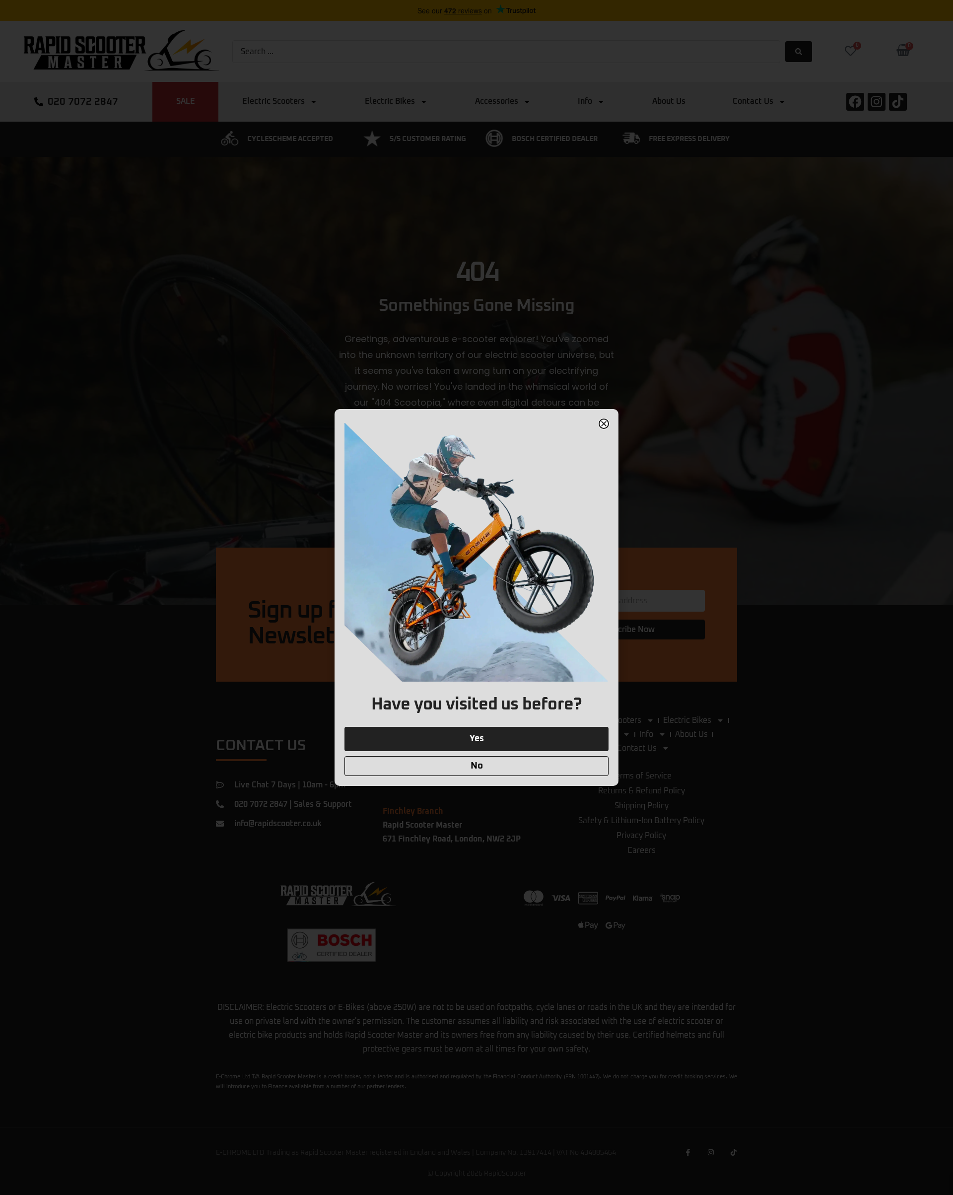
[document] (476, 597)
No (477, 766)
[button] (604, 423)
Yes (477, 738)
